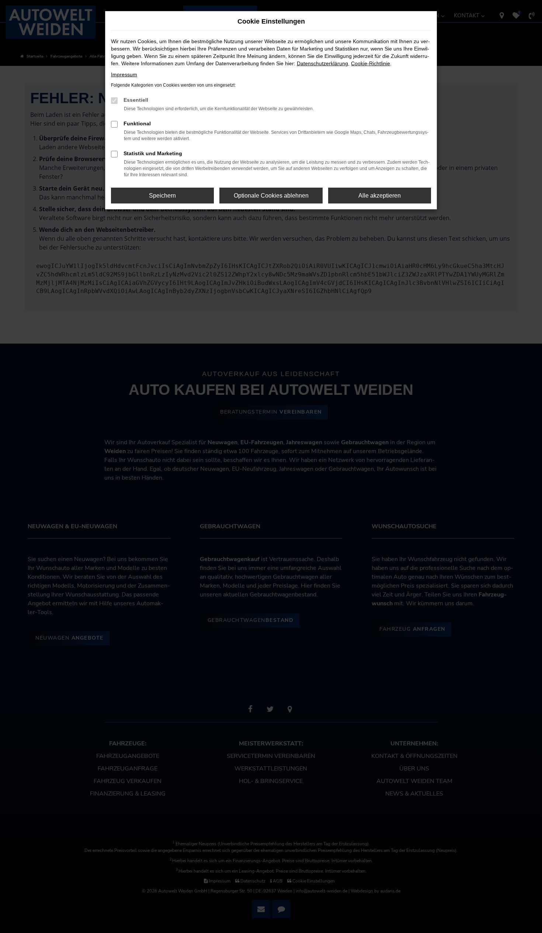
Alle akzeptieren (379, 195)
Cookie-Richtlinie (370, 63)
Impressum (124, 74)
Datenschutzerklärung (322, 63)
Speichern (162, 195)
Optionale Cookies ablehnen (271, 195)
